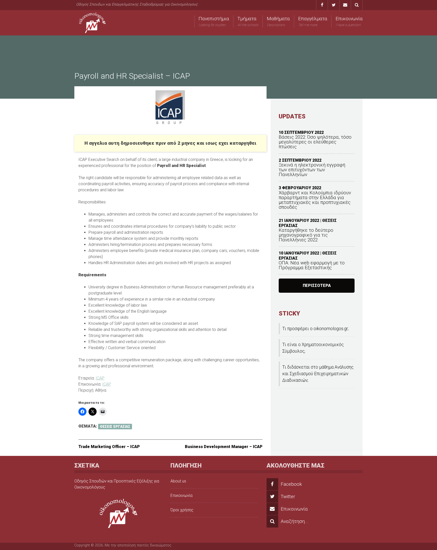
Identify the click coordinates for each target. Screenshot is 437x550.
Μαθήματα (278, 21)
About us (178, 481)
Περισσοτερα (317, 285)
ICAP (100, 378)
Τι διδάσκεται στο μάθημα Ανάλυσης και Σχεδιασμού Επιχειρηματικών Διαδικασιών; (318, 374)
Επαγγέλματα (312, 21)
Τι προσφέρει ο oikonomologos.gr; (315, 328)
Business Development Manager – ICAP (224, 446)
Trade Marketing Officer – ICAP (109, 446)
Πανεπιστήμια (214, 21)
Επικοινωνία (349, 21)
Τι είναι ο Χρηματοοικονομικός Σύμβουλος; (313, 348)
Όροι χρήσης (181, 509)
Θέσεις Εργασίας (115, 426)
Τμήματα (247, 21)
